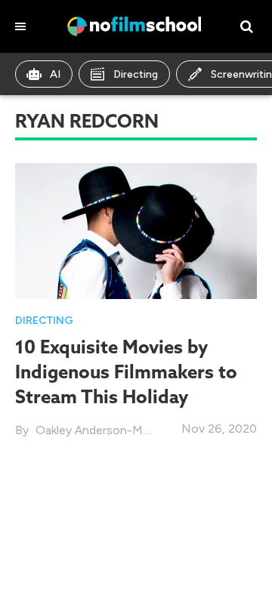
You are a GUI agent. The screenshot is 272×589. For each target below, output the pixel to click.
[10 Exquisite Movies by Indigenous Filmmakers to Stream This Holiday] (136, 230)
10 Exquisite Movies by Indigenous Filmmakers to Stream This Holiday (126, 371)
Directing (135, 74)
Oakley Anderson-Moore (102, 430)
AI (55, 74)
